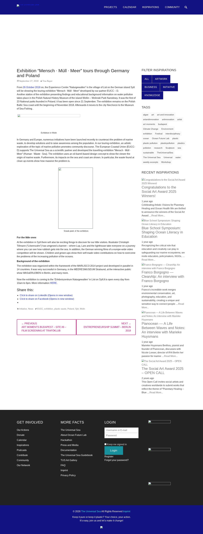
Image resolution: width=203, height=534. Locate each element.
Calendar (129, 7)
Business (151, 87)
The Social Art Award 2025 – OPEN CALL (162, 371)
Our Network (23, 465)
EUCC (40, 309)
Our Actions (23, 430)
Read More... (158, 215)
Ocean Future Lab (160, 138)
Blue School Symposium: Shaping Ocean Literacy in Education (162, 232)
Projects (110, 7)
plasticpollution (167, 143)
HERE (53, 283)
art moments (149, 124)
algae (145, 114)
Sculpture (170, 148)
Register (108, 456)
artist (179, 119)
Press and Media (69, 445)
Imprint (64, 470)
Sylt (77, 309)
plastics (181, 143)
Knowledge (152, 95)
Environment (167, 129)
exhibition (48, 309)
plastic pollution (150, 143)
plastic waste (60, 309)
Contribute (22, 455)
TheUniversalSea (165, 152)
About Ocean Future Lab (73, 435)
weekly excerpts (150, 162)
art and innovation (165, 114)
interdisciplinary (173, 133)
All (147, 79)
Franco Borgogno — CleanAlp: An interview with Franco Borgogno (163, 276)
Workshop (166, 162)
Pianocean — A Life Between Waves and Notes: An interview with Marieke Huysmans (163, 329)
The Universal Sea (151, 157)
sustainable (148, 152)
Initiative (23, 309)
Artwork (161, 79)
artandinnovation (151, 119)
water (178, 157)
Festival (158, 133)
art (152, 114)
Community (172, 7)
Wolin (82, 309)
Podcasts (22, 450)
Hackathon (66, 440)
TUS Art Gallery (69, 460)
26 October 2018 (31, 87)
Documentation (69, 450)
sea (179, 148)
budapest (162, 124)
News (30, 309)
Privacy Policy (68, 475)
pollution (147, 148)
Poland (70, 309)
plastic (175, 138)
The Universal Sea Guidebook (77, 455)
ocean (146, 138)
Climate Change (150, 129)
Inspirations (150, 7)
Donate (21, 435)
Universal (168, 157)
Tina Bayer (47, 81)
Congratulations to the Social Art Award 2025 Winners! (159, 191)
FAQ (63, 465)
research (158, 148)
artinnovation (168, 119)
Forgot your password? (116, 460)
